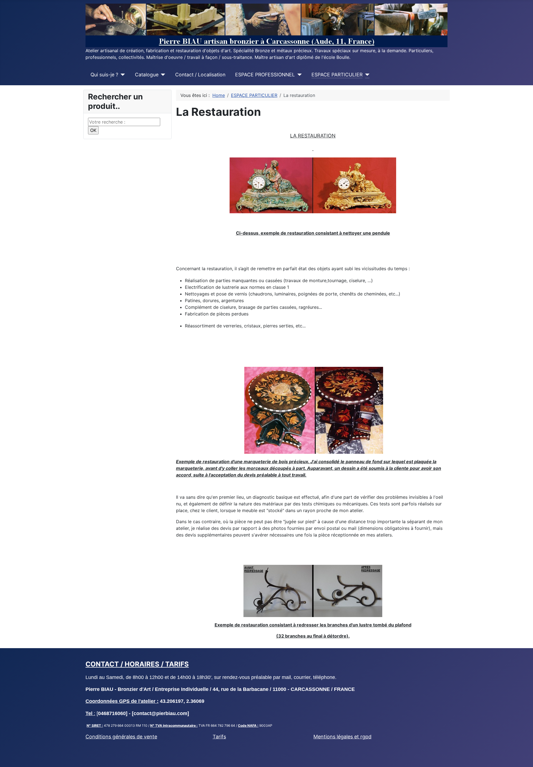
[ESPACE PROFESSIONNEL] (298, 74)
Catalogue (147, 74)
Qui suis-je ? (104, 74)
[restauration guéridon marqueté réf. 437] (313, 410)
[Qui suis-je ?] (121, 74)
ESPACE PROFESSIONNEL (265, 74)
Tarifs (219, 737)
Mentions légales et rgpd (342, 737)
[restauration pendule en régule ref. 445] (313, 185)
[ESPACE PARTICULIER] (366, 74)
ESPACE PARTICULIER (337, 74)
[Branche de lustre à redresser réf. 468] (312, 590)
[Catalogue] (162, 74)
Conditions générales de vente (121, 737)
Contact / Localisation (200, 74)
